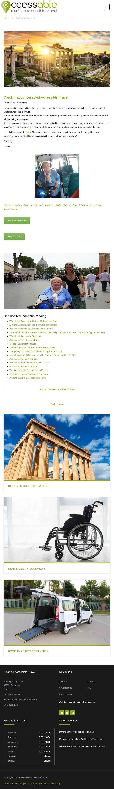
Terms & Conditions (13, 783)
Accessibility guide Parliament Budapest (29, 374)
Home (6, 18)
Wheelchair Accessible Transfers (25, 336)
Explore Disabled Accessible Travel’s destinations (33, 325)
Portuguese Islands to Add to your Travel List (80, 739)
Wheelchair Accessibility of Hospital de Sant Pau (82, 746)
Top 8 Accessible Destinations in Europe (29, 370)
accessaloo (66, 694)
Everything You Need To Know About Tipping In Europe (36, 351)
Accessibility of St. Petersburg (24, 340)
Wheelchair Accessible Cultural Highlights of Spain (34, 321)
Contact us (66, 688)
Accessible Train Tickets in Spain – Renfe (30, 362)
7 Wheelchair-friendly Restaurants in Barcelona (32, 347)
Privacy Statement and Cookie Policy (42, 783)
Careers (91, 681)
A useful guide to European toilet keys (28, 378)
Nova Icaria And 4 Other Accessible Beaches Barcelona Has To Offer (43, 355)
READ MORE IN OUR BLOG (57, 389)
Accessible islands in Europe (23, 366)
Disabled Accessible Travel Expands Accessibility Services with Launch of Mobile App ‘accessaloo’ (57, 332)
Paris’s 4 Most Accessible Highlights (76, 732)
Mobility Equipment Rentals (23, 344)
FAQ (89, 688)
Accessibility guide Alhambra (23, 359)
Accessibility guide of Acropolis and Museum (31, 328)
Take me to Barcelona (17, 220)
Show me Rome (14, 236)
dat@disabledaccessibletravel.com (20, 699)
